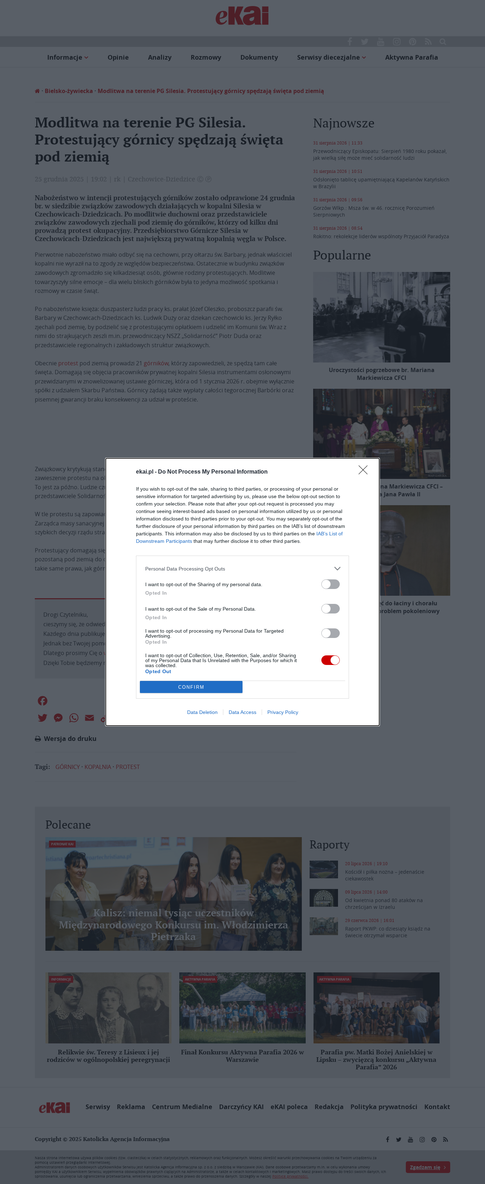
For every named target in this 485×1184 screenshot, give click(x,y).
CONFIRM (191, 687)
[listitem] (242, 568)
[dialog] (242, 592)
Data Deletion (202, 712)
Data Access (242, 712)
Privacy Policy (282, 712)
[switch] (330, 584)
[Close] (365, 472)
